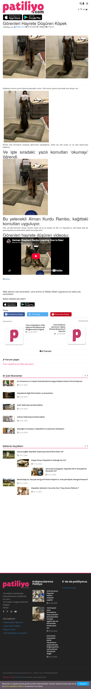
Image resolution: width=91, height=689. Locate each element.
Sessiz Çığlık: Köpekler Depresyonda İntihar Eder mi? (40, 452)
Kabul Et (83, 683)
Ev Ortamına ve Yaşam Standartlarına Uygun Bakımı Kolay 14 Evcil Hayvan (49, 381)
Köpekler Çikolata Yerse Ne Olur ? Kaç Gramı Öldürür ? (55, 488)
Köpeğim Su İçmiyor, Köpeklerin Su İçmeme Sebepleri (40, 429)
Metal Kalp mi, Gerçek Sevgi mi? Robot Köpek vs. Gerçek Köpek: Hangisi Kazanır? (52, 479)
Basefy (21, 677)
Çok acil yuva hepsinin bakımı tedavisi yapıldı (52, 595)
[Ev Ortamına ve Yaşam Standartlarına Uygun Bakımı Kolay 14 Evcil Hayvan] (9, 383)
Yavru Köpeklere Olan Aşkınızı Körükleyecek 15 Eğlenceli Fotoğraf (35, 327)
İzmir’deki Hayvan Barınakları (30, 405)
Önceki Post (7, 321)
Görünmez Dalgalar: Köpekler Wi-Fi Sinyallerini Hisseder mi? (66, 470)
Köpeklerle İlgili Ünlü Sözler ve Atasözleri (35, 393)
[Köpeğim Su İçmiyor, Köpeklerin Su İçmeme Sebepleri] (9, 431)
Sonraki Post (83, 321)
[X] (81, 9)
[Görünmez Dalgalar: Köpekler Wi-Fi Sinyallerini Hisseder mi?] (37, 472)
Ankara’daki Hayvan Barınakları (31, 417)
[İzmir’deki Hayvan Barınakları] (9, 407)
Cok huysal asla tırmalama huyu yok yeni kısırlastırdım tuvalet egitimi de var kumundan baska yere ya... (52, 618)
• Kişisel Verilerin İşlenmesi (13, 622)
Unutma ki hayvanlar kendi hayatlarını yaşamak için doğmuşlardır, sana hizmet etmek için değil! (53, 645)
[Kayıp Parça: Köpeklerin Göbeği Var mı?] (23, 463)
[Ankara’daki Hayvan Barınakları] (9, 419)
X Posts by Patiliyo (69, 588)
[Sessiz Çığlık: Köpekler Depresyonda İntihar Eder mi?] (9, 455)
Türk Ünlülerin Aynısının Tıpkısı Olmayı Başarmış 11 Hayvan (57, 328)
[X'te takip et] (7, 611)
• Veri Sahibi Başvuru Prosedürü (15, 633)
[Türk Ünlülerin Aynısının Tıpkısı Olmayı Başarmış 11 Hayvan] (76, 335)
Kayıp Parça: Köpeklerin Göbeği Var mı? (48, 460)
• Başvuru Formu (9, 629)
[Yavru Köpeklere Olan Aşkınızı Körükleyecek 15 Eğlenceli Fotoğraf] (14, 335)
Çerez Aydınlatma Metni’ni (15, 686)
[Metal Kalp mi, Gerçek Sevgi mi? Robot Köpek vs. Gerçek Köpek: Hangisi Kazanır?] (9, 482)
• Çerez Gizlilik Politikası (12, 626)
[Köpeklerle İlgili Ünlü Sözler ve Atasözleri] (9, 395)
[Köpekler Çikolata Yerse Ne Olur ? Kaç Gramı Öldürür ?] (23, 491)
